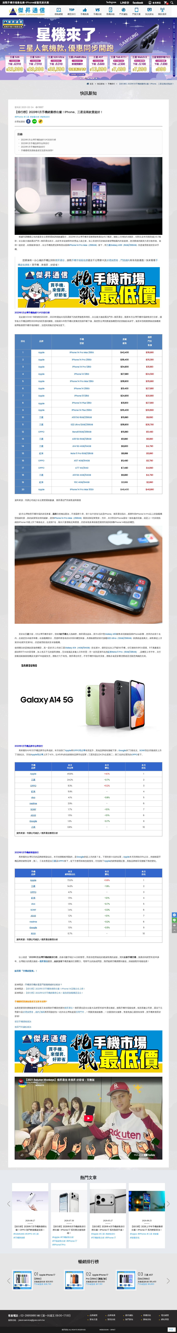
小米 (33, 827)
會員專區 (157, 2)
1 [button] (81, 78)
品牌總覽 (93, 1315)
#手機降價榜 (19, 1237)
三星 (33, 779)
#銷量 (156, 1234)
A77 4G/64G (81, 467)
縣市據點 (129, 1315)
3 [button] (86, 78)
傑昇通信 (60, 260)
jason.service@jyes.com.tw (32, 1320)
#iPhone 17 (71, 1241)
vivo (33, 797)
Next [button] (171, 48)
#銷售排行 (45, 116)
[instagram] (111, 2)
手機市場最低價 (80, 260)
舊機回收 (110, 14)
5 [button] (91, 78)
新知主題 (93, 1319)
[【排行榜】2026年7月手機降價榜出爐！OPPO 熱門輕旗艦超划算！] (30, 1201)
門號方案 (136, 14)
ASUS (33, 815)
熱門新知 (129, 1319)
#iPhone (19, 116)
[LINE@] (124, 2)
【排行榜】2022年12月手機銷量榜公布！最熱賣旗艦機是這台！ (54, 992)
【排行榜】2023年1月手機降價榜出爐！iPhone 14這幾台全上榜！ (55, 988)
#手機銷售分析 (67, 1237)
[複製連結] (40, 121)
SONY (33, 809)
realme (33, 803)
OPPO (33, 785)
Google (33, 821)
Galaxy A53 (110, 634)
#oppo (133, 1234)
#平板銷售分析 (59, 1241)
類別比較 (111, 1319)
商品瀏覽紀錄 (174, 925)
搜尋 (171, 2)
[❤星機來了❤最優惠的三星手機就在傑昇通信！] (88, 48)
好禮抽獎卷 (112, 260)
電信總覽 (165, 1315)
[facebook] (138, 2)
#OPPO (28, 1234)
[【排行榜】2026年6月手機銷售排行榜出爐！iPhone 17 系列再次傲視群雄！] (69, 1201)
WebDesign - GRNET (107, 1330)
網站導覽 (165, 1319)
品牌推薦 (111, 1315)
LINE (174, 920)
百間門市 (80, 1012)
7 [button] (96, 78)
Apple (33, 880)
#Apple (94, 1234)
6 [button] (93, 78)
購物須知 (147, 1319)
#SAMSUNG (18, 1234)
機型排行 (72, 14)
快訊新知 (149, 14)
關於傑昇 (162, 14)
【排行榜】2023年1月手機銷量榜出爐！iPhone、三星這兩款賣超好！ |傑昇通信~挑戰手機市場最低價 (31, 14)
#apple (56, 1237)
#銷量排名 (135, 1237)
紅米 (33, 791)
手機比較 (97, 14)
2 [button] (83, 78)
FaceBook (174, 915)
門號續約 (125, 260)
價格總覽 (59, 14)
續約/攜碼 (40, 1012)
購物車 (167, 3)
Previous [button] (5, 48)
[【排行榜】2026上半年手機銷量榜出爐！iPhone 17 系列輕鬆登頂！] (147, 1201)
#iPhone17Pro (58, 1244)
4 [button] (88, 78)
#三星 (26, 116)
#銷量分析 (35, 116)
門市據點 (123, 14)
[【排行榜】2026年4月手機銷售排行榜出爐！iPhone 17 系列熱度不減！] (108, 1201)
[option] (88, 48)
